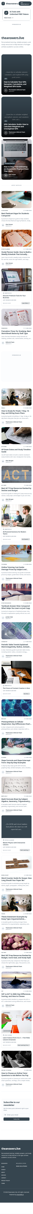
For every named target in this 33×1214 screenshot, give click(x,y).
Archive (3, 1175)
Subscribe (16, 1119)
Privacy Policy (5, 1180)
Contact (3, 1177)
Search (3, 1169)
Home (2, 1166)
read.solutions (21, 1166)
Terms (3, 1183)
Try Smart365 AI (25, 3)
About (3, 1172)
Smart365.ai (20, 1194)
